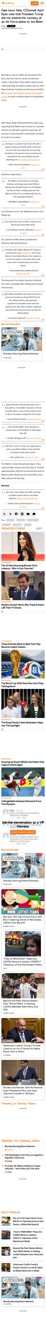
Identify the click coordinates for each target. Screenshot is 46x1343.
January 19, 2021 (23, 274)
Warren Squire (8, 926)
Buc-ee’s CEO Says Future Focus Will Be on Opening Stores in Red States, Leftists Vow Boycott (22, 920)
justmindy (7, 1055)
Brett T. (4, 26)
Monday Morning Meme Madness (21, 354)
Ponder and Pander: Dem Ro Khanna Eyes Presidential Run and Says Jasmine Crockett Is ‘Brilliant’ (23, 1090)
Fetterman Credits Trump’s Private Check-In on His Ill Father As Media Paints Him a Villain (21, 1048)
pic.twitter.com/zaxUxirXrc (29, 160)
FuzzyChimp (7, 358)
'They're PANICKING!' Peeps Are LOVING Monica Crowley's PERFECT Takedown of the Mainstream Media (22, 962)
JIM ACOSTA (17, 525)
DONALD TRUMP (33, 520)
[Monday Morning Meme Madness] (21, 339)
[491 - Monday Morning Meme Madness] (23, 1288)
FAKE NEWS (6, 525)
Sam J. (5, 968)
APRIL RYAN (20, 520)
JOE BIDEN (27, 525)
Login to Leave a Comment (23, 832)
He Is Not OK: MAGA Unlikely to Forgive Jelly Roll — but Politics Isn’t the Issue (22, 1167)
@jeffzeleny (26, 253)
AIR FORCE (10, 520)
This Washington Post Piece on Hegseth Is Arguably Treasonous (24, 1156)
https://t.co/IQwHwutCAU (26, 499)
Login (34, 3)
